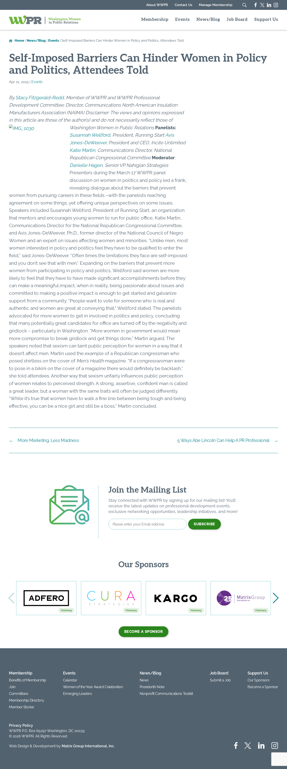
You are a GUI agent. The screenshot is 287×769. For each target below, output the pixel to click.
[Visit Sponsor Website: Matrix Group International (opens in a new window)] (241, 598)
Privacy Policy (21, 725)
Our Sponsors (259, 680)
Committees (18, 693)
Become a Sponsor (143, 631)
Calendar (70, 680)
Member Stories (21, 707)
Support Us (266, 19)
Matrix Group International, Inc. (88, 746)
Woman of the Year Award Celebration (93, 687)
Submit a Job (220, 680)
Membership (154, 19)
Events (182, 19)
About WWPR (157, 5)
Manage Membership (215, 5)
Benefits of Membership (27, 680)
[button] (275, 598)
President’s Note (152, 687)
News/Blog (208, 19)
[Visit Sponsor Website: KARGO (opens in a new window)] (176, 598)
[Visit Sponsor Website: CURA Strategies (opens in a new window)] (111, 598)
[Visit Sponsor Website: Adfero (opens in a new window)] (46, 598)
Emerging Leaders (77, 693)
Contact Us (183, 5)
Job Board (237, 19)
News (144, 680)
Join (12, 687)
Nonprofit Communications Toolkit (166, 693)
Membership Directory (26, 700)
